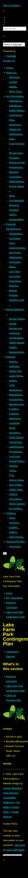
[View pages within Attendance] (21, 106)
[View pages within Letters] (17, 381)
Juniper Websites (12, 788)
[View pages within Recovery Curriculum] (21, 177)
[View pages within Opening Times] (16, 471)
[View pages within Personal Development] (20, 229)
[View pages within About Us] (16, 73)
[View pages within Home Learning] (19, 523)
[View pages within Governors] (20, 125)
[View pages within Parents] (14, 357)
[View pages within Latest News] (22, 376)
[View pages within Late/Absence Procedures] (21, 452)
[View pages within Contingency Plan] (14, 120)
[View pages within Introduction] (22, 234)
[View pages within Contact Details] (16, 87)
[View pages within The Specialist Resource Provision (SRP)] (16, 215)
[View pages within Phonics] (18, 286)
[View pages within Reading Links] (9, 305)
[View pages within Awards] (17, 362)
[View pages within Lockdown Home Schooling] (20, 433)
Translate (11, 56)
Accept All (6, 855)
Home (9, 593)
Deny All (19, 855)
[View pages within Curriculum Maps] (15, 267)
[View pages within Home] (13, 68)
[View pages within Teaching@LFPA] (24, 542)
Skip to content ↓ (12, 5)
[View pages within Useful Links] (22, 490)
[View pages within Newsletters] (22, 395)
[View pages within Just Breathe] (23, 338)
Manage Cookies (12, 855)
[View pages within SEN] (14, 196)
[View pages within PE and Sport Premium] (19, 158)
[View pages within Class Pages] (23, 537)
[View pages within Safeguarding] (23, 182)
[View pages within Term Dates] (21, 485)
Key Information (14, 598)
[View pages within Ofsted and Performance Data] (14, 139)
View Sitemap (10, 793)
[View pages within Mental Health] (24, 319)
